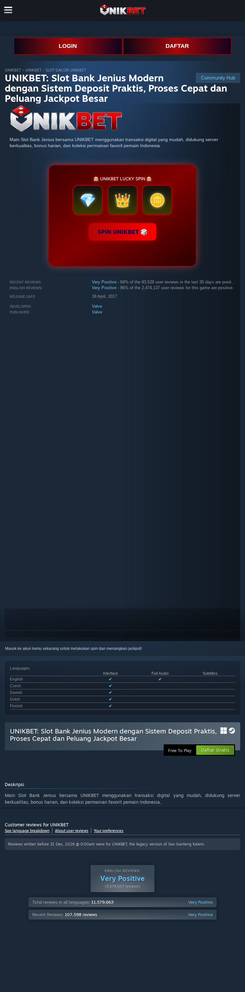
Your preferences (108, 830)
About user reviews (71, 830)
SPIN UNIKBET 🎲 (122, 231)
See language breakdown (27, 830)
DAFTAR (177, 46)
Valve (97, 306)
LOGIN (68, 46)
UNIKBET (13, 70)
